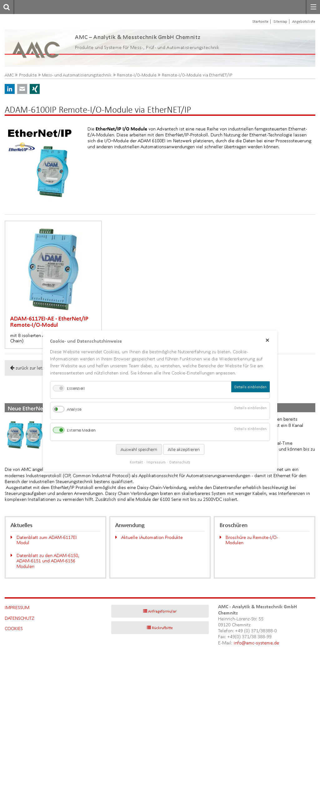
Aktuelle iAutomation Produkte (152, 537)
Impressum (17, 607)
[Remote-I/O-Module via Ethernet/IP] (43, 164)
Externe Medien (81, 430)
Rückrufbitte (162, 628)
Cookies (14, 628)
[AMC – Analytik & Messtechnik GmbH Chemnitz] (37, 48)
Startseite (260, 21)
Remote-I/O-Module (137, 75)
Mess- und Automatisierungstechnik (77, 75)
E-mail (22, 89)
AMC (9, 75)
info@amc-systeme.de (256, 642)
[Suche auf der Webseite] (5, 7)
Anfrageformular (162, 611)
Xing (35, 89)
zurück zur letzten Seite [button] (39, 367)
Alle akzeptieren (184, 449)
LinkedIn (10, 89)
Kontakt (136, 462)
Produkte (28, 75)
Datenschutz (19, 618)
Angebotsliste (303, 21)
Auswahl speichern (139, 449)
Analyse (74, 409)
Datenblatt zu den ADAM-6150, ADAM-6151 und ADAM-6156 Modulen (48, 561)
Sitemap (280, 21)
